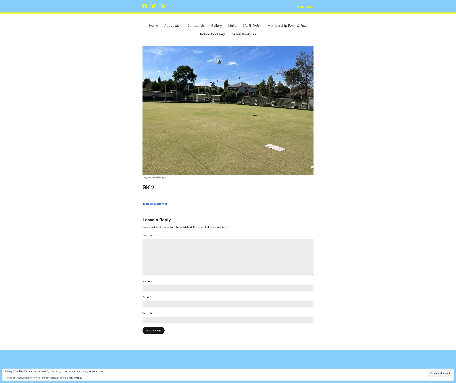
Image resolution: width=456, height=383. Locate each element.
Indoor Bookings (212, 34)
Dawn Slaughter (156, 204)
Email (146, 297)
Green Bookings (244, 34)
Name (147, 281)
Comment (149, 235)
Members (305, 6)
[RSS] (163, 6)
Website (147, 313)
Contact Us (196, 25)
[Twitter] (153, 6)
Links (232, 25)
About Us (171, 25)
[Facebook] (145, 6)
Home (153, 25)
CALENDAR (251, 25)
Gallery (216, 25)
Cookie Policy (74, 377)
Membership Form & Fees (287, 25)
